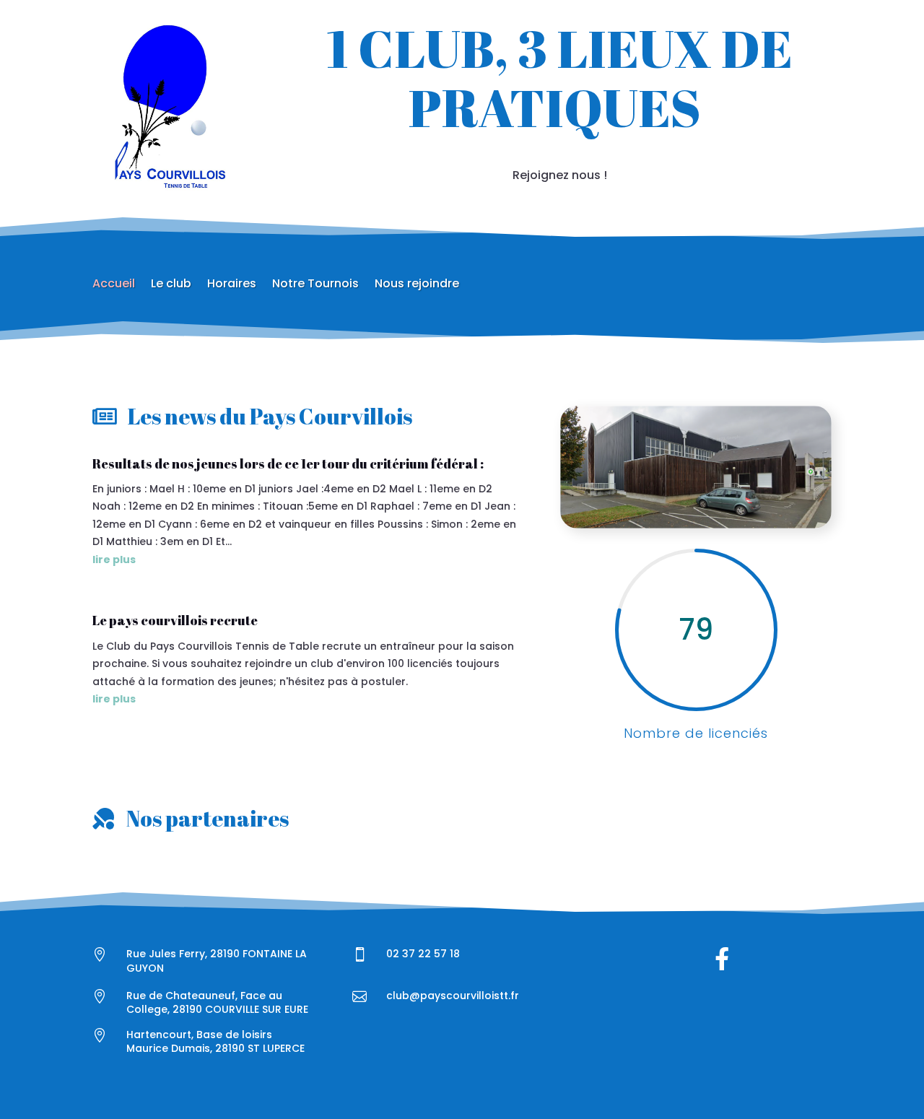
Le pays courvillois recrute (175, 620)
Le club (171, 285)
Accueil (113, 285)
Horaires (231, 285)
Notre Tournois (315, 285)
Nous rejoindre (417, 285)
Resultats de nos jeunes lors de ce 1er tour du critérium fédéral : (288, 463)
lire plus (114, 559)
